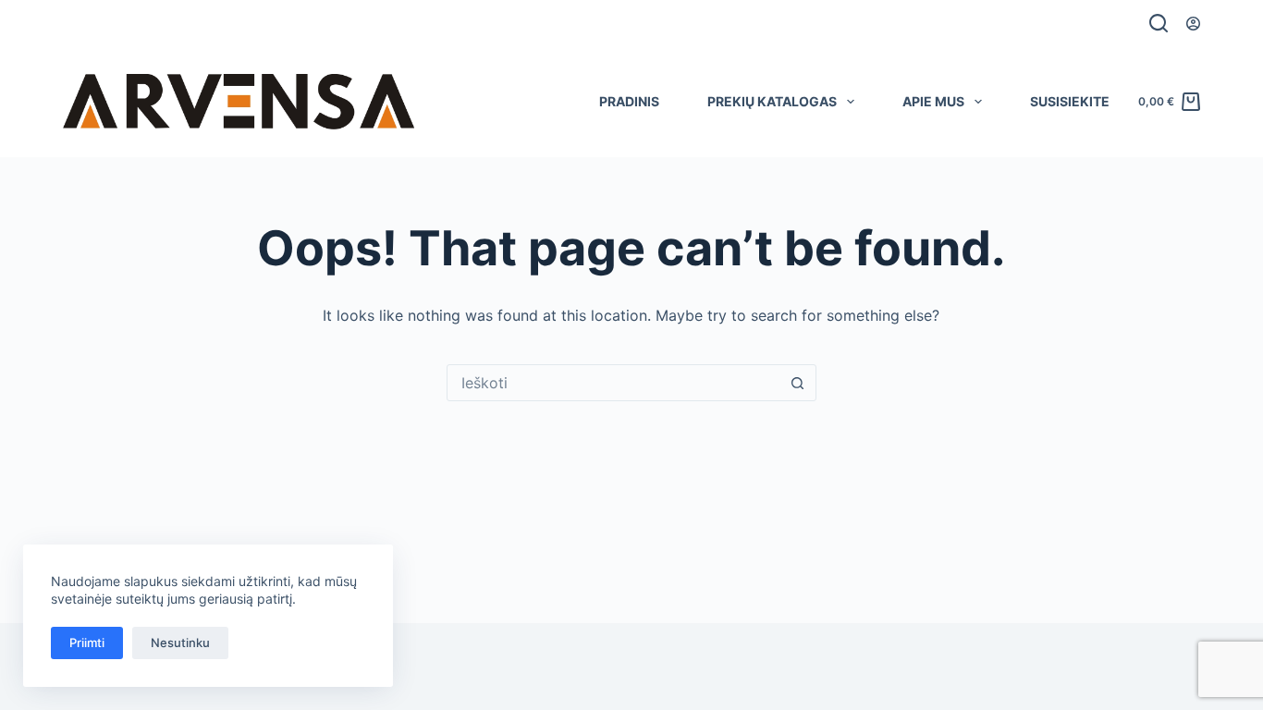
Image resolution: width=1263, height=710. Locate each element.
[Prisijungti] (1193, 24)
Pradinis (629, 101)
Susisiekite (1070, 101)
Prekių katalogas (772, 101)
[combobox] (614, 382)
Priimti (86, 642)
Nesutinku (180, 642)
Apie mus (933, 101)
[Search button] (797, 382)
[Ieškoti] (1158, 23)
